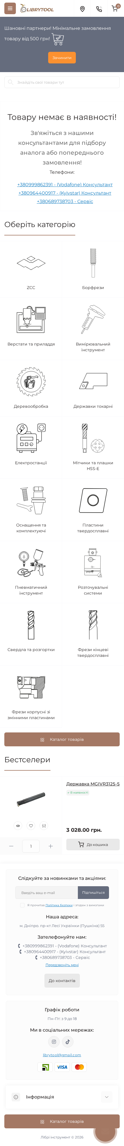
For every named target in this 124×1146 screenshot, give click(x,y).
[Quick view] (18, 825)
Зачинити (62, 57)
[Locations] (82, 8)
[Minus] (11, 846)
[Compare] (44, 825)
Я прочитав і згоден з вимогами (65, 905)
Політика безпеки (59, 905)
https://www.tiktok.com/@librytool (68, 1042)
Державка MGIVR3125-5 (93, 784)
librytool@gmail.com (62, 1055)
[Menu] (10, 8)
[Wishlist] (31, 825)
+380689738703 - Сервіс (65, 201)
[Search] (10, 82)
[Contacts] (99, 8)
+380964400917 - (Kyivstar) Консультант (64, 193)
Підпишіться (93, 892)
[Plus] (51, 846)
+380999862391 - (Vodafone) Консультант (65, 184)
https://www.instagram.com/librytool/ (54, 1042)
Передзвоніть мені (62, 965)
